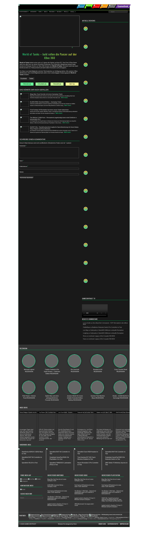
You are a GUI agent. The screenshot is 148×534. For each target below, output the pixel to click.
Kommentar (23, 145)
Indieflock (37, 518)
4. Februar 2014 (26, 47)
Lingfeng (85, 333)
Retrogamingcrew (114, 518)
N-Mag (31, 518)
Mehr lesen (64, 97)
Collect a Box (92, 518)
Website (22, 172)
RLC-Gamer (72, 518)
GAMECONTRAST (30, 524)
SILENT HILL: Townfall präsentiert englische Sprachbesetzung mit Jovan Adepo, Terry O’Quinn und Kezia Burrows (112, 499)
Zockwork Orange (82, 518)
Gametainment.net (103, 518)
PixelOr (83, 517)
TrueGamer (90, 517)
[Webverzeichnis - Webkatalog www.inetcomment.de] (105, 514)
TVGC (66, 518)
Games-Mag (32, 517)
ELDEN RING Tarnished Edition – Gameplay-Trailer (55, 485)
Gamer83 (57, 517)
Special (66, 11)
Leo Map (85, 330)
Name (21, 160)
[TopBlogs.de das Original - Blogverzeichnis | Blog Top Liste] (70, 516)
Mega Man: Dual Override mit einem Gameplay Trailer (56, 480)
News (45, 11)
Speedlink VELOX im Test (30, 462)
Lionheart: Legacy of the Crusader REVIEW (101, 336)
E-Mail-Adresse (24, 166)
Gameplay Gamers (42, 517)
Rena (36, 47)
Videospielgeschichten (122, 517)
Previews (51, 11)
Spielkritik (111, 517)
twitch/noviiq (59, 518)
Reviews (59, 11)
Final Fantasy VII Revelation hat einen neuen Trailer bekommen (57, 491)
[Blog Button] (93, 516)
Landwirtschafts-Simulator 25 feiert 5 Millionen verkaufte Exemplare (57, 504)
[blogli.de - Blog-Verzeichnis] (80, 514)
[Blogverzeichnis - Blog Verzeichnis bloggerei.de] (44, 514)
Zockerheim (51, 518)
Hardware (33, 11)
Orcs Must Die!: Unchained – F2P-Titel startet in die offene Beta (105, 323)
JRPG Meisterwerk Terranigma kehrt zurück (84, 504)
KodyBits (43, 518)
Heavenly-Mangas (67, 517)
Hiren (75, 524)
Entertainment (23, 11)
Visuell (72, 11)
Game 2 (51, 517)
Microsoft (43, 47)
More (40, 11)
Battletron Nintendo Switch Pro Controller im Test (107, 327)
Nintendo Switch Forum (101, 517)
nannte (70, 64)
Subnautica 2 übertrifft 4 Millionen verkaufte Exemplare (107, 330)
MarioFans (76, 517)
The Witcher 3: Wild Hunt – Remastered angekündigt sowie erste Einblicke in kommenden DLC (58, 498)
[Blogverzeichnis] (64, 514)
